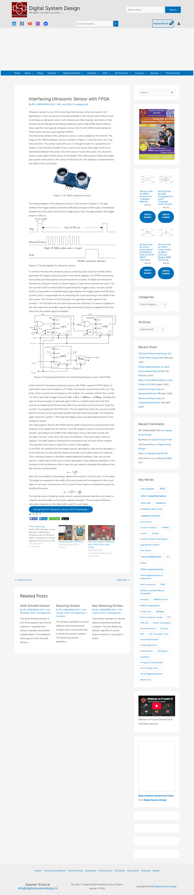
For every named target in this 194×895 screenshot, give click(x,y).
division (155, 533)
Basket (156, 870)
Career (38, 870)
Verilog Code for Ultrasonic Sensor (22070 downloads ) (61, 509)
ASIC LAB (145, 503)
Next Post (123, 580)
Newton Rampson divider (151, 617)
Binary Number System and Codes (156, 795)
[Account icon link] (179, 23)
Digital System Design (54, 8)
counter (143, 533)
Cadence (161, 502)
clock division (146, 522)
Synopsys (162, 651)
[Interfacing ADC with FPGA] (72, 532)
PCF (169, 617)
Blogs (40, 73)
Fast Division (146, 550)
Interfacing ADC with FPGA (71, 541)
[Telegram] (46, 23)
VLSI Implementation (151, 673)
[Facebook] (22, 23)
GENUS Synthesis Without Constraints (152, 592)
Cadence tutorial (150, 515)
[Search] (115, 24)
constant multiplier (148, 527)
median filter (145, 611)
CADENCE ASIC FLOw (151, 509)
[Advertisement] (97, 49)
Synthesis (144, 657)
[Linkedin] (14, 23)
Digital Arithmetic (72, 73)
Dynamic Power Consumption (154, 539)
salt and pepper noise (158, 634)
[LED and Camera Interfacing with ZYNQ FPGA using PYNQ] (101, 532)
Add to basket (147, 216)
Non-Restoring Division (107, 605)
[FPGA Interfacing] (44, 536)
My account (133, 870)
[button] (32, 73)
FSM (162, 584)
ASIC (105, 73)
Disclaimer (120, 870)
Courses (139, 73)
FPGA (143, 563)
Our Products (121, 73)
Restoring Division (68, 605)
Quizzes (155, 73)
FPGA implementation (152, 569)
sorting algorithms (148, 645)
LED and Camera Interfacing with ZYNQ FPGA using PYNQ (101, 544)
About (28, 73)
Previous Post (23, 580)
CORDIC (165, 527)
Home (17, 73)
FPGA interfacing (147, 584)
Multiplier (160, 611)
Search (173, 9)
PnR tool (144, 623)
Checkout (146, 870)
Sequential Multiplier (149, 639)
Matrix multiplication (150, 605)
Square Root (146, 651)
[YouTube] (30, 23)
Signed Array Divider (161, 439)
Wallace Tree (145, 680)
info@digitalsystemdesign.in (38, 888)
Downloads (90, 870)
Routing (164, 628)
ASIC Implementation (153, 496)
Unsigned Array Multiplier (151, 662)
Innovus (145, 599)
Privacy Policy (173, 73)
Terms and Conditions (55, 870)
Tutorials (51, 73)
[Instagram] (38, 23)
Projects (91, 73)
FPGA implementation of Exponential (151, 577)
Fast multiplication (151, 556)
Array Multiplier (147, 489)
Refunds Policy (75, 870)
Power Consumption (162, 623)
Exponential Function (149, 545)
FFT (168, 557)
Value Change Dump (149, 668)
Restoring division (148, 628)
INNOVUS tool (161, 599)
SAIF (142, 634)
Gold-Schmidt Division (35, 605)
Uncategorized (80, 104)
